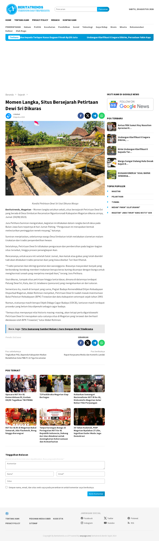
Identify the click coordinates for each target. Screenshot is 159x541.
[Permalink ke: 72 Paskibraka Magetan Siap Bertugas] (55, 383)
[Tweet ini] (88, 116)
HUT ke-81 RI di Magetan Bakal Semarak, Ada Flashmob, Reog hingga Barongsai (20, 430)
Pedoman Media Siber (40, 518)
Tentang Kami (12, 518)
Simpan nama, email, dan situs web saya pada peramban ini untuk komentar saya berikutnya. (51, 487)
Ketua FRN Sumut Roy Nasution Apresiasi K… (134, 127)
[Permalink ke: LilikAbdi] (8, 115)
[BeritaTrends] (27, 8)
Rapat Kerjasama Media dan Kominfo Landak (84, 353)
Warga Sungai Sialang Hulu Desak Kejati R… (135, 162)
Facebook (88, 518)
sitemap (33, 523)
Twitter (110, 518)
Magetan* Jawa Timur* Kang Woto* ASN (132, 212)
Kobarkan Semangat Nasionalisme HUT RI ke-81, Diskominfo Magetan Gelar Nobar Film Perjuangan (87, 398)
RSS (132, 523)
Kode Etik (58, 518)
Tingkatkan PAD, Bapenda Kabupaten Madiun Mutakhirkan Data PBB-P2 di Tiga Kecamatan (25, 354)
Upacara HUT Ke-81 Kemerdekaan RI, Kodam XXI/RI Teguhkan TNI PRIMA (19, 397)
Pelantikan (117, 196)
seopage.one (85, 535)
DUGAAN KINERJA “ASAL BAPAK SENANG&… (134, 174)
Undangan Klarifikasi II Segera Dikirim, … (134, 138)
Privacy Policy (12, 523)
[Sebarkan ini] (81, 116)
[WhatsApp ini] (102, 116)
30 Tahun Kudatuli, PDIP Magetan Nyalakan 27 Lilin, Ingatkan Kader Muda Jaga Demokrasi (87, 431)
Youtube (110, 523)
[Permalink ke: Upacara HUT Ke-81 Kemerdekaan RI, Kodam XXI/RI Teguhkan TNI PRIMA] (20, 383)
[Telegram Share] (95, 116)
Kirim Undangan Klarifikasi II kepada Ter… (133, 150)
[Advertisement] (79, 64)
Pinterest (134, 518)
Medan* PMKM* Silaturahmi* (126, 207)
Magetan (116, 191)
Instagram (88, 523)
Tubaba (115, 202)
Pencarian (103, 9)
